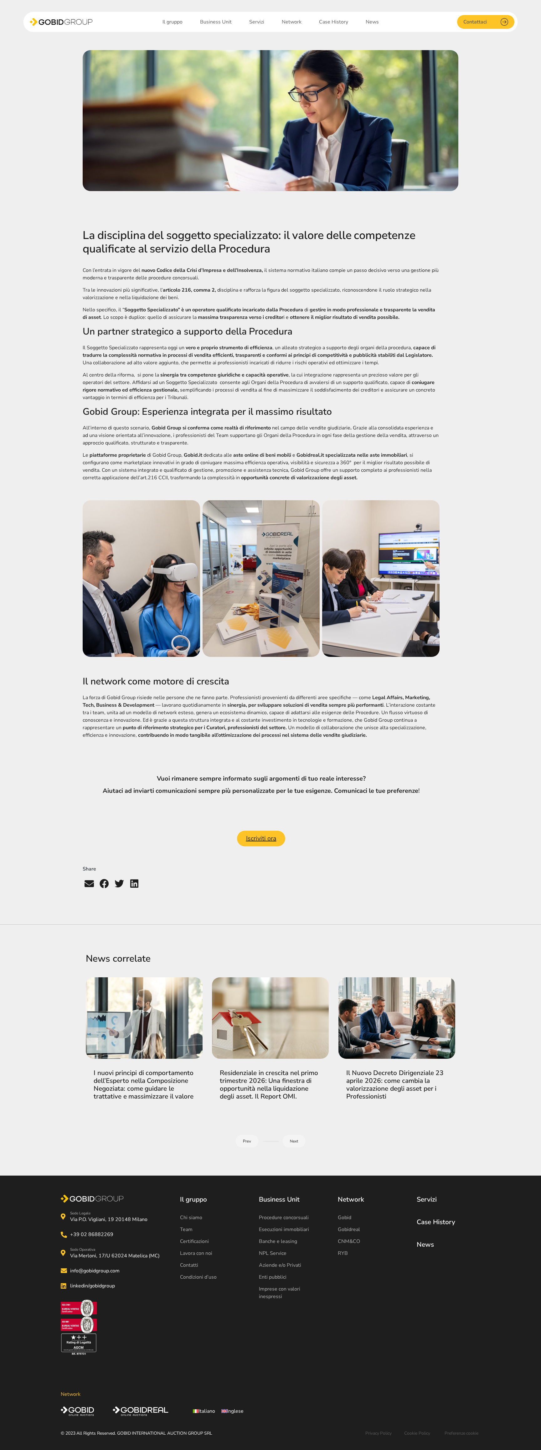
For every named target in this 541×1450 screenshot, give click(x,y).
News (425, 1244)
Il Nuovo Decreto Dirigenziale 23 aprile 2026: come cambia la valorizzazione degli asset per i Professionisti (395, 1084)
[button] (89, 883)
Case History (436, 1222)
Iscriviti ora (261, 838)
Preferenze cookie (462, 1433)
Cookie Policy (417, 1433)
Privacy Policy (378, 1433)
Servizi (427, 1199)
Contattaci (475, 21)
